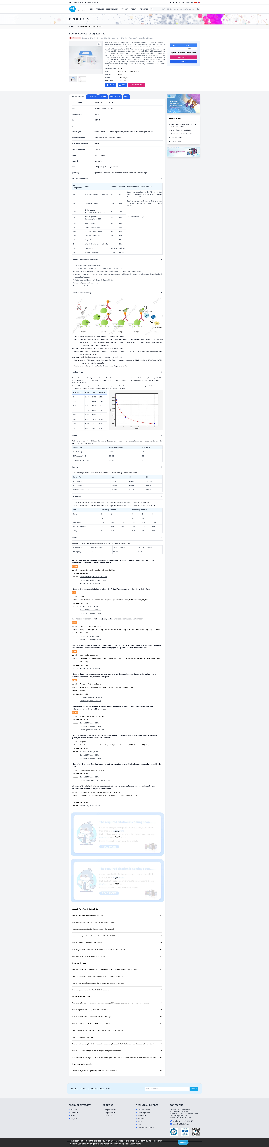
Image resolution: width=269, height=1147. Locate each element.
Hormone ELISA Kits (103, 38)
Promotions (142, 1118)
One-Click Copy (183, 57)
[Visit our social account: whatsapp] (183, 2)
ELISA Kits (74, 1110)
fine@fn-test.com (183, 1124)
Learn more (135, 1143)
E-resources (143, 9)
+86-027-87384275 (187, 1121)
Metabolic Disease (146, 38)
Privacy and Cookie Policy (146, 1127)
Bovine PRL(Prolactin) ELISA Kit (90, 613)
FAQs (139, 1124)
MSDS (123, 85)
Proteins (73, 1116)
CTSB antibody (176, 141)
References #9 (76, 38)
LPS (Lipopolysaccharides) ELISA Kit (92, 697)
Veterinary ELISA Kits (119, 38)
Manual (112, 85)
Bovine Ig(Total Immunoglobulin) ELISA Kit (95, 780)
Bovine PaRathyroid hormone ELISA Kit (93, 580)
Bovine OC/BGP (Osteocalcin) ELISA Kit (93, 577)
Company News (109, 1113)
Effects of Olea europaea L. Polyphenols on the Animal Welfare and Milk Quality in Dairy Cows (111, 589)
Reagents (74, 1118)
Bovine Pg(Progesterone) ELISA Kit (92, 730)
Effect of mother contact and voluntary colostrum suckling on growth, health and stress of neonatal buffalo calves (117, 765)
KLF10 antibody (176, 138)
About (133, 9)
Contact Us (184, 62)
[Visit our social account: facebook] (173, 2)
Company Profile (110, 1110)
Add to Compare (137, 85)
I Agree (183, 1142)
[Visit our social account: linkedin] (179, 2)
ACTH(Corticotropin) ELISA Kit (90, 606)
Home (91, 9)
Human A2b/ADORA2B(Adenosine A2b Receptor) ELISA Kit (184, 125)
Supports (124, 9)
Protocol (140, 1121)
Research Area (112, 9)
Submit (193, 1089)
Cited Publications (144, 1110)
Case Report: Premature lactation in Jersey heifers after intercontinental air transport (107, 619)
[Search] (198, 9)
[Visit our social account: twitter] (170, 2)
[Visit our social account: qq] (176, 2)
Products (100, 9)
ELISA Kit (92, 38)
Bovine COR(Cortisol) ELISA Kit (90, 583)
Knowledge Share (144, 1113)
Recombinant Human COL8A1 (181, 130)
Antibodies (74, 1113)
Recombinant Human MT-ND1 (181, 134)
